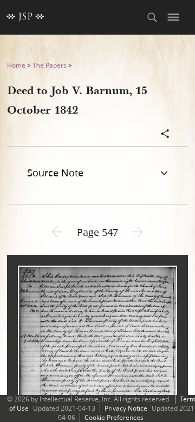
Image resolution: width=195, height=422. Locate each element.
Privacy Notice (126, 408)
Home (16, 65)
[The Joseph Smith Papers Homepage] (25, 17)
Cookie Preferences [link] (114, 417)
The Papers (49, 65)
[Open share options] (165, 134)
